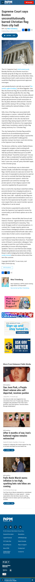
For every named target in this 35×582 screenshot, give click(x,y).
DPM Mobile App (22, 537)
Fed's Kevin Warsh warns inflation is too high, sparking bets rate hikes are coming (17, 482)
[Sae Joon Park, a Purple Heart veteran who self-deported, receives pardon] (16, 374)
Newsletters (21, 534)
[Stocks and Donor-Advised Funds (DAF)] (17, 302)
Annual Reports (7, 544)
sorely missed (6, 255)
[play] (2, 580)
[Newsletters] (17, 328)
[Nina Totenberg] (5, 282)
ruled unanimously (23, 69)
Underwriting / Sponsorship (7, 552)
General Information (8, 534)
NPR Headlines (7, 267)
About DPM (6, 548)
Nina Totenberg (12, 28)
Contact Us (21, 551)
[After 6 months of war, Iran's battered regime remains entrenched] (16, 419)
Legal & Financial (7, 537)
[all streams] (33, 580)
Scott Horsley (6, 490)
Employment (21, 548)
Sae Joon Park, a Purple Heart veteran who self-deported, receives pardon (16, 390)
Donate (29, 2)
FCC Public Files (7, 541)
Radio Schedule (22, 541)
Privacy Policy (21, 531)
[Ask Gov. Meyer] (17, 346)
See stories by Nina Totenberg (20, 288)
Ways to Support (22, 544)
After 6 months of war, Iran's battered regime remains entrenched (17, 435)
